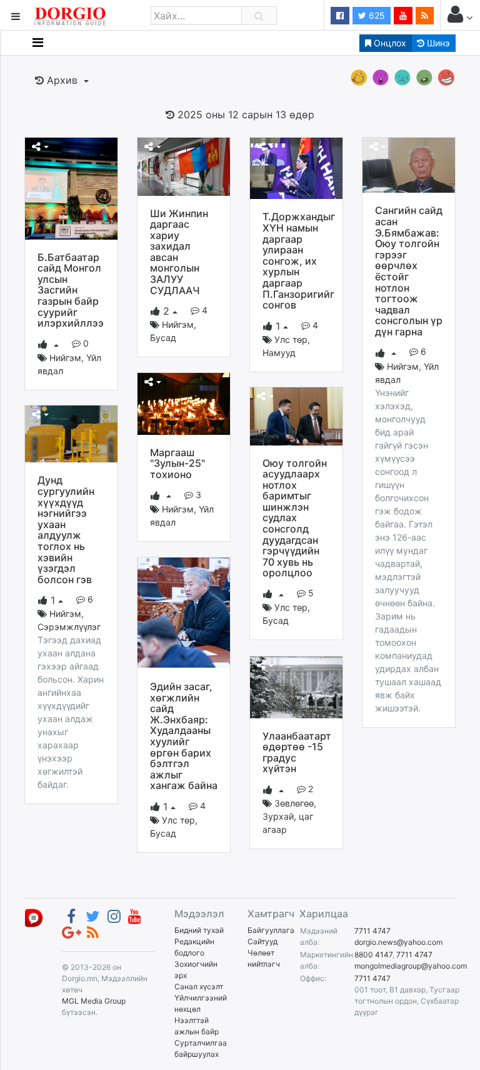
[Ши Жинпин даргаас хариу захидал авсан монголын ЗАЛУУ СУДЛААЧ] (184, 166)
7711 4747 (372, 930)
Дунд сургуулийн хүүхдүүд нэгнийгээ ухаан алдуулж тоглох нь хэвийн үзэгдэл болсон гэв (66, 529)
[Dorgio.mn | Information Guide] (33, 917)
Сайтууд (263, 941)
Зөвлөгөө (294, 803)
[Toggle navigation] (37, 42)
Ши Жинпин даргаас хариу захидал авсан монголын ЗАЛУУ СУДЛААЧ (179, 252)
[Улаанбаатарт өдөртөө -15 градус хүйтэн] (296, 686)
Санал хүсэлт (198, 986)
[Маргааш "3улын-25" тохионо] (184, 403)
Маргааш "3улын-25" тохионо (177, 463)
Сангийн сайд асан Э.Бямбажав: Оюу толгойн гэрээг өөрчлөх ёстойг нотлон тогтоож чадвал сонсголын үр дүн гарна (408, 271)
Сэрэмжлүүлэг (69, 626)
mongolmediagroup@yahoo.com (410, 966)
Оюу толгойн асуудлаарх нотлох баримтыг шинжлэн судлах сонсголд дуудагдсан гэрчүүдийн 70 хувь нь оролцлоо (294, 518)
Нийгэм (65, 357)
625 (375, 15)
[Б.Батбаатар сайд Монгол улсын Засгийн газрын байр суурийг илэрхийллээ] (71, 187)
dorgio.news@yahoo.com (398, 942)
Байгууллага (271, 930)
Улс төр (291, 339)
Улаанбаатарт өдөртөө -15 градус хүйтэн (296, 752)
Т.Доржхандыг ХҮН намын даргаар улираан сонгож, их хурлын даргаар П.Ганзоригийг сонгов (298, 260)
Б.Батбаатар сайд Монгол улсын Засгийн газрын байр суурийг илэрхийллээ (71, 290)
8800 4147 (373, 954)
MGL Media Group (94, 1001)
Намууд (279, 352)
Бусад (163, 337)
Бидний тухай (199, 930)
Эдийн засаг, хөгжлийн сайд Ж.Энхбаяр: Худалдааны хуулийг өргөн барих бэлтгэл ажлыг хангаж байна (184, 736)
